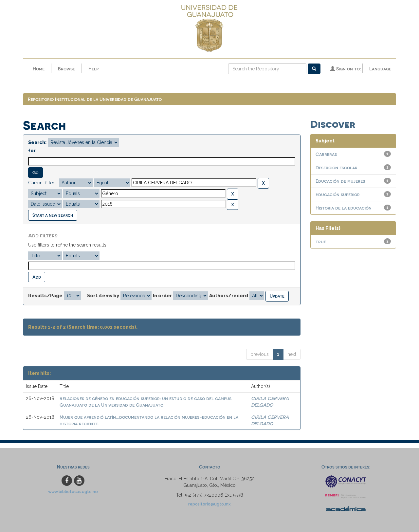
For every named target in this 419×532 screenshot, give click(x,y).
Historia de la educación (344, 208)
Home (39, 68)
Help (93, 68)
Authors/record (228, 295)
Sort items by (103, 295)
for (32, 150)
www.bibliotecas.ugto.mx (73, 491)
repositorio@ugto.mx (209, 504)
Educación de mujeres (340, 181)
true (321, 241)
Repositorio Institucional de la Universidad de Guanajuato (95, 99)
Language (380, 68)
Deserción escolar (336, 167)
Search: (37, 142)
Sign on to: (348, 68)
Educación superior (338, 194)
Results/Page (45, 295)
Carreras (326, 154)
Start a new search (52, 214)
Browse (66, 68)
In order (162, 295)
